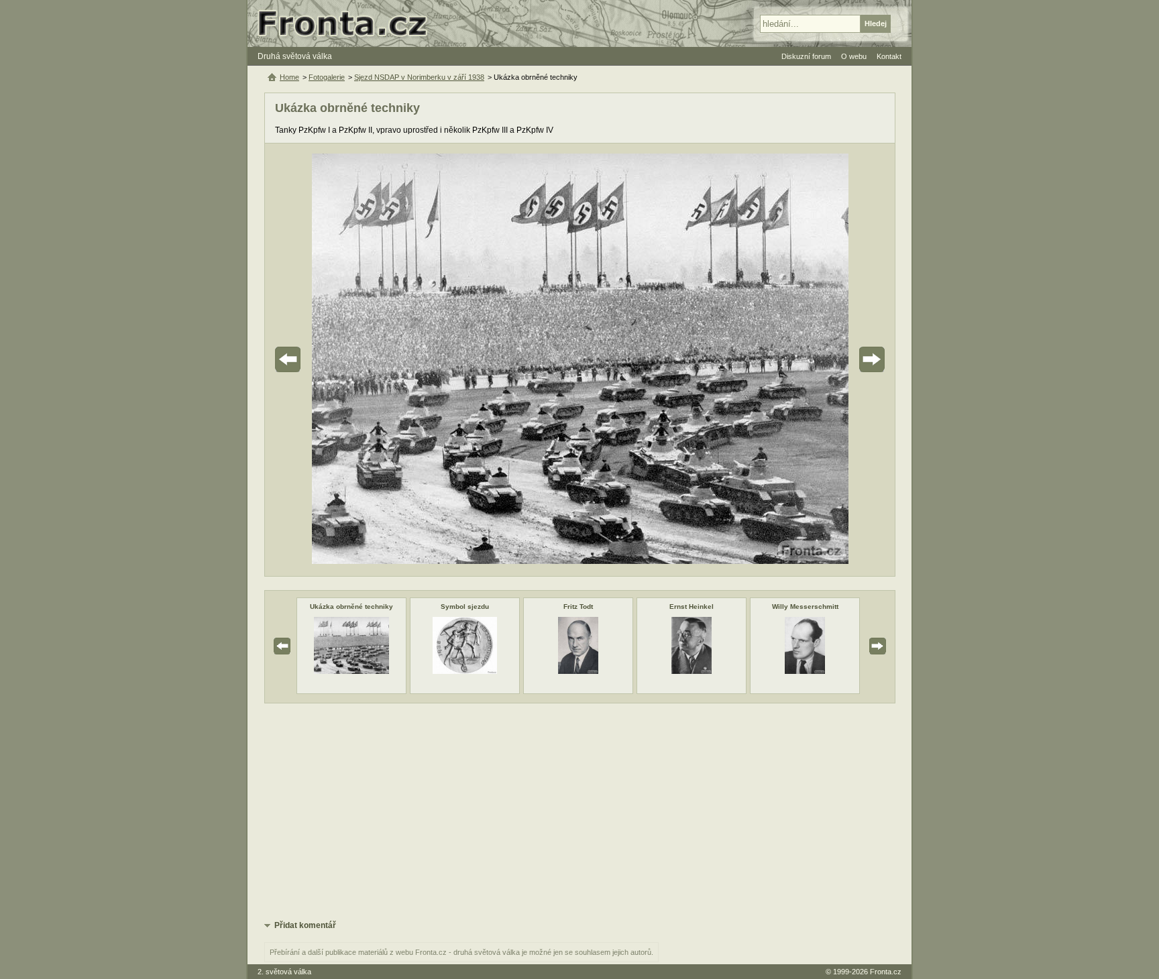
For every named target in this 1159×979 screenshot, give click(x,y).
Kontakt (889, 56)
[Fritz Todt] (578, 671)
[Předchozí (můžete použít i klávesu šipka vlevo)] (325, 359)
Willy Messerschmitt (805, 606)
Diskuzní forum (806, 56)
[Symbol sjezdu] (465, 671)
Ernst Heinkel (691, 606)
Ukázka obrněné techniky (351, 606)
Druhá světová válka (295, 56)
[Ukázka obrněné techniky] (351, 671)
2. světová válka (284, 972)
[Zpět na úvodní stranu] (348, 23)
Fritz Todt (578, 606)
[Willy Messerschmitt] (805, 671)
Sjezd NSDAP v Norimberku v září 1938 (419, 77)
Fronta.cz (885, 972)
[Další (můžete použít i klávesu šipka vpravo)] (834, 359)
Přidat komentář (305, 925)
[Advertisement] (579, 811)
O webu (854, 56)
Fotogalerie (327, 77)
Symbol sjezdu (465, 606)
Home (289, 77)
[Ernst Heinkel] (691, 671)
